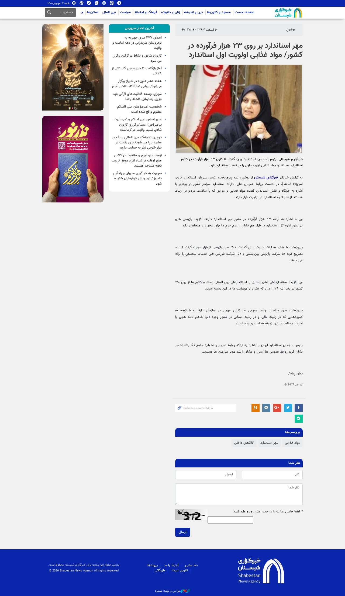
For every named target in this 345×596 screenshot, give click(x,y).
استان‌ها (92, 12)
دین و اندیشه (193, 12)
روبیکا (74, 4)
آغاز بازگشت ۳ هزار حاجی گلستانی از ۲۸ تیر (137, 71)
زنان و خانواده (170, 12)
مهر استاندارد (269, 443)
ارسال (183, 532)
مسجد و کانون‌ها (219, 12)
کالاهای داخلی (244, 443)
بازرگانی (160, 570)
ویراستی (97, 4)
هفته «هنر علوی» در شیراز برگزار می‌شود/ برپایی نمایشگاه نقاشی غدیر (137, 83)
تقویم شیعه (180, 570)
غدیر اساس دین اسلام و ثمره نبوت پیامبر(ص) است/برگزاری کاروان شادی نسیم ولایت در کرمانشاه (138, 124)
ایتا (112, 4)
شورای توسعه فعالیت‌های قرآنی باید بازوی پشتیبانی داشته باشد (137, 96)
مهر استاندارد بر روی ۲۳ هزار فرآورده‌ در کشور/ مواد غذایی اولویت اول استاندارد (245, 50)
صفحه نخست (244, 12)
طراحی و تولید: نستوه (167, 591)
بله (89, 4)
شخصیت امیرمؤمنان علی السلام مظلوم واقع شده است (139, 109)
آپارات (81, 4)
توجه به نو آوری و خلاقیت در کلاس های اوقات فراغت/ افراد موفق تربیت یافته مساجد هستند (137, 160)
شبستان (273, 12)
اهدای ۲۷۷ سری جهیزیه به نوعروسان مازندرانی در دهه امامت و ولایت (137, 43)
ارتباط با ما (171, 565)
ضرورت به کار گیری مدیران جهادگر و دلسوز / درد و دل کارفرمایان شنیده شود (137, 178)
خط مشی (191, 565)
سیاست (125, 12)
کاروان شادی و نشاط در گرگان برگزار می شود (137, 58)
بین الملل (109, 12)
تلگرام (119, 4)
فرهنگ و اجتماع (146, 12)
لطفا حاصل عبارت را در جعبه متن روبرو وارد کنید (268, 511)
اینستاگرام (104, 4)
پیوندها (152, 565)
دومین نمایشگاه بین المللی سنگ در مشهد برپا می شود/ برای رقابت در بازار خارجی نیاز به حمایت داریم (137, 142)
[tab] (139, 28)
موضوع (291, 29)
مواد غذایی (292, 443)
